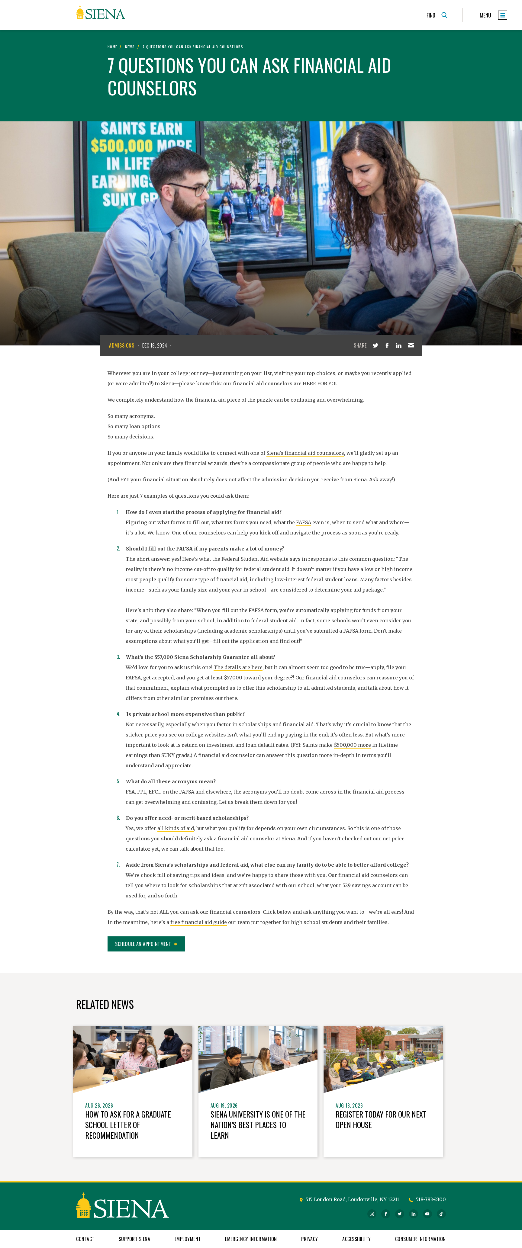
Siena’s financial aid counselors (305, 453)
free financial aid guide (198, 922)
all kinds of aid (175, 828)
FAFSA (303, 522)
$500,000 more (352, 745)
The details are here (238, 667)
